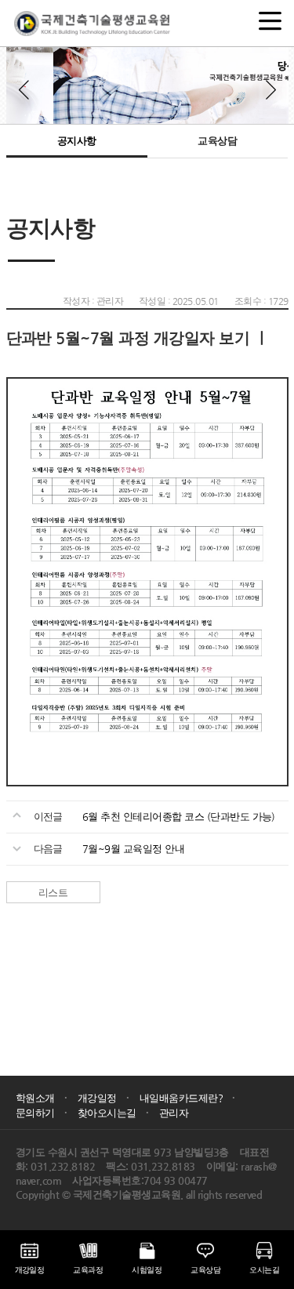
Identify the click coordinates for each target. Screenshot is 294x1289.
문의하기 (41, 1112)
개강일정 (103, 1097)
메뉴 (270, 15)
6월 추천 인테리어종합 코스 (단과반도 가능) (178, 816)
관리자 (173, 1113)
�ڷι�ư (269, 89)
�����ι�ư (26, 89)
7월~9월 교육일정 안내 (133, 849)
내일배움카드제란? (187, 1097)
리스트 (52, 893)
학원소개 (41, 1097)
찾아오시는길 (113, 1112)
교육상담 (217, 141)
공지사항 (76, 141)
